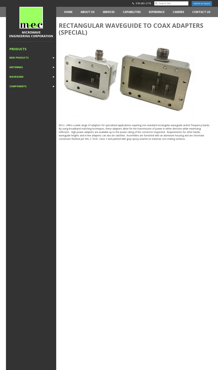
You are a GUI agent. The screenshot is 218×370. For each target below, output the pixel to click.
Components (18, 86)
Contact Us (201, 12)
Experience (157, 12)
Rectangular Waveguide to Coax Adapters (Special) (131, 29)
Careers (178, 12)
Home (68, 12)
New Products (19, 57)
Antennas (16, 67)
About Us (88, 12)
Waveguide (16, 76)
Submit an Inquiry (201, 3)
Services (109, 12)
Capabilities (132, 12)
